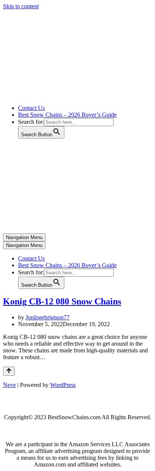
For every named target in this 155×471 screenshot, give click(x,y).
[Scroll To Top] (9, 371)
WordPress (63, 385)
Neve (9, 385)
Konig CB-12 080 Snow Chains (62, 301)
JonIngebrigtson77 (48, 317)
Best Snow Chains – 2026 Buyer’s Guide (67, 114)
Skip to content (21, 6)
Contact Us (31, 108)
